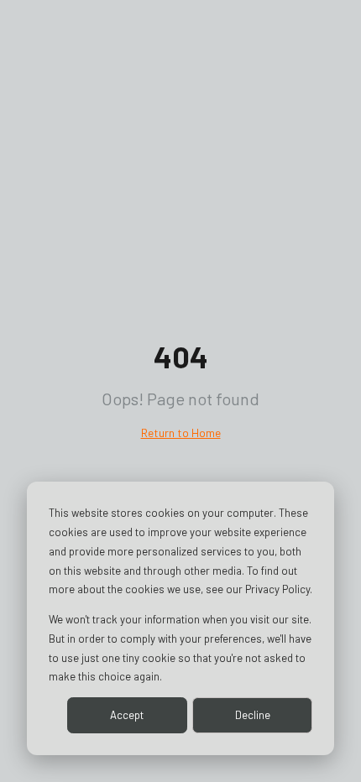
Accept (127, 715)
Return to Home (181, 432)
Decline (252, 715)
